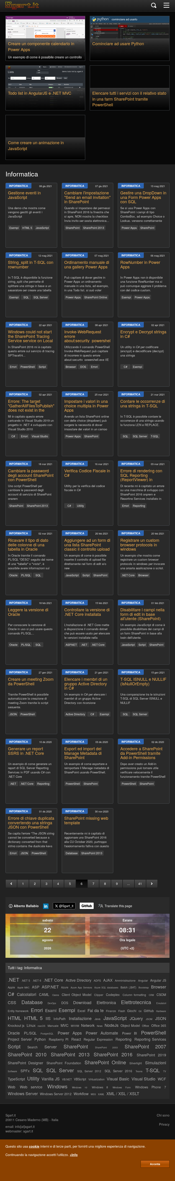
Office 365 (158, 1025)
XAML (101, 1094)
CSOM (161, 994)
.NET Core (128, 575)
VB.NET (67, 1079)
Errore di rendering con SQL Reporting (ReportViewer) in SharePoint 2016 (141, 477)
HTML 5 (27, 228)
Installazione (80, 1018)
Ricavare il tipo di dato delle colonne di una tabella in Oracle (28, 544)
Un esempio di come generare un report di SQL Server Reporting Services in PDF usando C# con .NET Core (29, 770)
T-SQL (155, 436)
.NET (84, 644)
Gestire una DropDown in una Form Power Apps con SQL (143, 197)
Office (145, 1025)
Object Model (130, 1025)
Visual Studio (40, 436)
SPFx (25, 1070)
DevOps (52, 1003)
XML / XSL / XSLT (122, 1093)
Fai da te (96, 1010)
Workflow (81, 1093)
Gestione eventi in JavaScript (24, 195)
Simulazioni (155, 1062)
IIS (48, 1018)
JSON (13, 714)
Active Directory (75, 714)
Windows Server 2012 (56, 1094)
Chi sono (163, 1115)
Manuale (53, 1025)
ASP (35, 987)
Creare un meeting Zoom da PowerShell (31, 681)
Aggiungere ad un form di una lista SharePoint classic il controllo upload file (87, 546)
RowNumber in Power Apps (140, 264)
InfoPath (60, 1018)
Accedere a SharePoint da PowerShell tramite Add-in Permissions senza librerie (141, 755)
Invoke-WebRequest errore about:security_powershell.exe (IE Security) (91, 338)
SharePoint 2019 (151, 1054)
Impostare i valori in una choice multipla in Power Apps (86, 405)
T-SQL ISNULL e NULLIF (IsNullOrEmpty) (143, 681)
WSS (93, 1094)
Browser (71, 367)
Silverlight (135, 1063)
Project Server (20, 1039)
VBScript (80, 1079)
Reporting (139, 506)
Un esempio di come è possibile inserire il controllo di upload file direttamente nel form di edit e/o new (85, 561)
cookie (34, 1146)
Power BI (129, 1033)
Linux (31, 1025)
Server (50, 1047)
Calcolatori (26, 994)
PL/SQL (26, 575)
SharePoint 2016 (113, 1054)
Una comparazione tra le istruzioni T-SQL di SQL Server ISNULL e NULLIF (142, 698)
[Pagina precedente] (11, 883)
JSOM (149, 1019)
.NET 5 (25, 980)
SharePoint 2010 (27, 1054)
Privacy (164, 1124)
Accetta (155, 1164)
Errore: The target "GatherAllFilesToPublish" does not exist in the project (31, 407)
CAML (44, 994)
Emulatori (161, 1003)
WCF (162, 1079)
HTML (14, 1017)
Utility (80, 506)
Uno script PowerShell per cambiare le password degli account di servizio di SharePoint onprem (29, 492)
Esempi (14, 228)
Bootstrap (144, 987)
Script (42, 367)
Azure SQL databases (106, 987)
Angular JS (158, 980)
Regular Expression (98, 1039)
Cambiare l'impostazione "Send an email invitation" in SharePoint (87, 197)
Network (88, 1025)
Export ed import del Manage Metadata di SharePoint (83, 752)
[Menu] (166, 5)
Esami (51, 1010)
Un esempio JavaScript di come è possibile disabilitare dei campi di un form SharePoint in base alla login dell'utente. (142, 631)
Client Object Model (76, 994)
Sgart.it (10, 1115)
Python (40, 1039)
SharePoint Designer (25, 1062)
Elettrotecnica (136, 1001)
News (100, 1025)
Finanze (111, 1011)
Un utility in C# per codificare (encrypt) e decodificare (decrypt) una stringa (142, 351)
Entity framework (18, 1011)
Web (11, 1086)
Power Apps (129, 228)
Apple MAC (23, 987)
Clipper (98, 995)
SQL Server (40, 297)
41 (140, 883)
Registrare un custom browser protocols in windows (139, 544)
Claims (55, 995)
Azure (64, 987)
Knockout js (16, 1025)
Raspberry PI (59, 1039)
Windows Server (23, 1093)
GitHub (149, 1010)
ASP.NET (71, 644)
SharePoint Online (95, 297)
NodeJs (111, 1025)
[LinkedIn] (46, 907)
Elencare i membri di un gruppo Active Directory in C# (85, 683)
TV (164, 1071)
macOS (41, 1025)
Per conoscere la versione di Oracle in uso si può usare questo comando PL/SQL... (30, 629)
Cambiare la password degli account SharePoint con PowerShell (31, 475)
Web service (31, 1086)
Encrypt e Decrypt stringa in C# (143, 334)
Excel (81, 1010)
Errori (13, 367)
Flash (121, 1011)
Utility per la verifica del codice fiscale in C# (84, 488)
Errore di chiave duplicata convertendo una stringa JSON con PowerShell (31, 822)
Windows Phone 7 (150, 1087)
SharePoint (73, 228)
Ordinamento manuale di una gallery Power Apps (86, 264)
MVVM (75, 1025)
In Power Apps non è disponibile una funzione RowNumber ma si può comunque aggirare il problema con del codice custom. (143, 283)
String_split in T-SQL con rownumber (30, 264)
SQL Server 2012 (89, 1071)
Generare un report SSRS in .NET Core (26, 750)
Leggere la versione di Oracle (28, 612)
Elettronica (106, 1002)
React (76, 1039)
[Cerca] (154, 5)
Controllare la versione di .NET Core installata (87, 612)
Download (82, 1002)
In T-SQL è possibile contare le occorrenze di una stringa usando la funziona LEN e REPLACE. (142, 420)
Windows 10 (79, 1087)
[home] (23, 8)
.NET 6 (37, 980)
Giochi (131, 1010)
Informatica (18, 186)
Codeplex (113, 994)
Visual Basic (118, 1079)
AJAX (108, 980)
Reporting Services (150, 1039)
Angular (143, 980)
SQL (26, 297)
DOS (83, 367)
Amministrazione (125, 980)
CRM (151, 995)
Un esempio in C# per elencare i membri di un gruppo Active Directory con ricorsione (85, 698)
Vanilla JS (50, 1079)
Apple (11, 987)
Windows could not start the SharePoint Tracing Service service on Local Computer (30, 338)
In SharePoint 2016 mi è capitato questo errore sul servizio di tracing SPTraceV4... (31, 351)
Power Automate (102, 1033)
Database (72, 853)
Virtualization (96, 1079)
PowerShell (28, 367)
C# (125, 367)
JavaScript (42, 228)
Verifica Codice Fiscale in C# (87, 473)
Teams (139, 1071)
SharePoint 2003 (106, 1047)
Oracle (13, 575)
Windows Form (121, 1087)
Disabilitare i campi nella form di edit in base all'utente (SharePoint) (142, 614)
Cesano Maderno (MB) (32, 1119)
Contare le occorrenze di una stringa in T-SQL (142, 403)
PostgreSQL (47, 1033)
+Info (74, 1154)
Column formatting (134, 995)
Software (12, 1071)
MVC (65, 1025)
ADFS (97, 980)
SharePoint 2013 (93, 228)
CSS (12, 1002)
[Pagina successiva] (152, 883)
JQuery (136, 1018)
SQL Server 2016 (118, 1071)
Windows (57, 1086)
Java (97, 1019)
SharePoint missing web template (86, 820)
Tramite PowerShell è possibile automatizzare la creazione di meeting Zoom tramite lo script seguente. (28, 700)
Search (32, 1047)
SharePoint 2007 (145, 1046)
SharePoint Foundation (63, 1063)
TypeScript (16, 1079)
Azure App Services (81, 987)
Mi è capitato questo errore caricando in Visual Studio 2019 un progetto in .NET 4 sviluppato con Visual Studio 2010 (31, 422)
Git (140, 1011)
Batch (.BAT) (128, 987)
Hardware (161, 1011)
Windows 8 (100, 1087)
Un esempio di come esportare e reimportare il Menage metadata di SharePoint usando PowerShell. (86, 768)
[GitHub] (87, 906)
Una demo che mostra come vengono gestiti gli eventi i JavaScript (26, 212)
